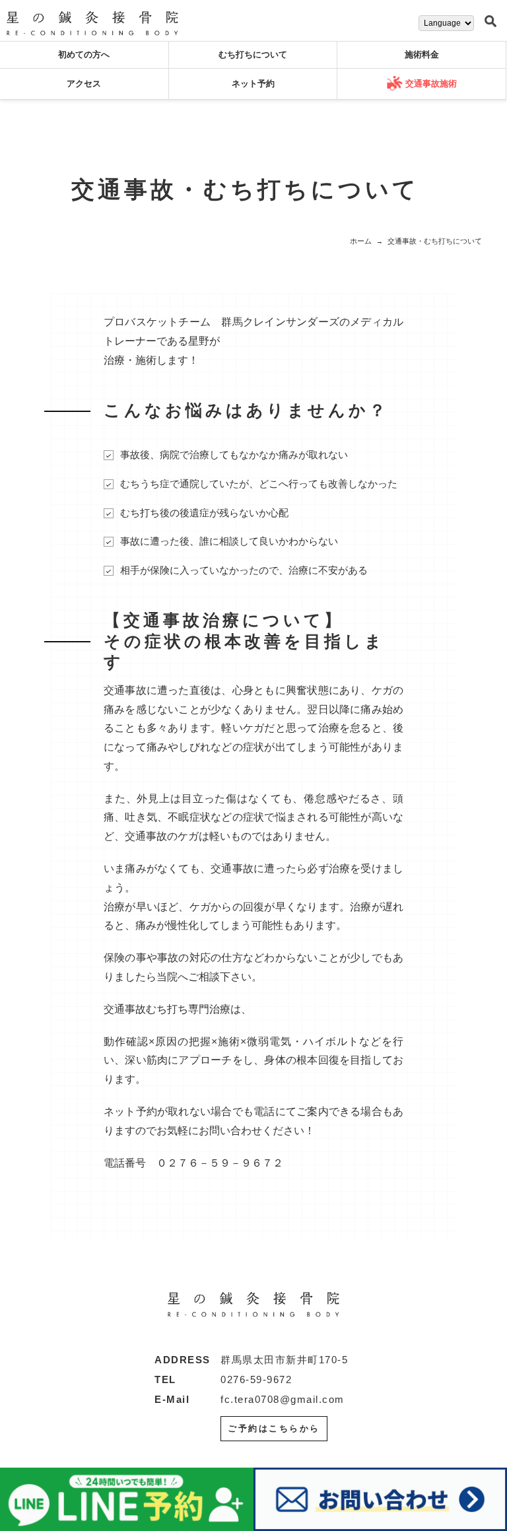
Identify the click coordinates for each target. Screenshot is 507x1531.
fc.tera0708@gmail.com (282, 1399)
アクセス (84, 83)
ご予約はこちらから (274, 1428)
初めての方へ (84, 54)
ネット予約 (253, 83)
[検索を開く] (490, 22)
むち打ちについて (253, 54)
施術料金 (422, 54)
